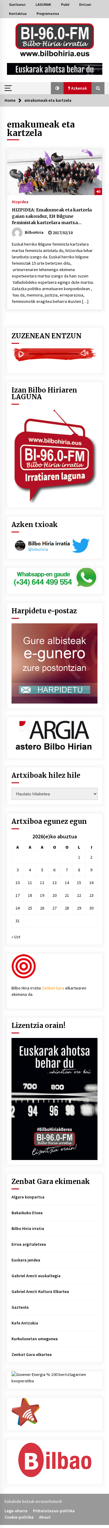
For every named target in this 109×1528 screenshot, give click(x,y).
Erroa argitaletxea (29, 1244)
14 (67, 882)
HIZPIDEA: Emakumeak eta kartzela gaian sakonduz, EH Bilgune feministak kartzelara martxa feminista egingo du (52, 216)
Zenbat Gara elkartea (32, 1354)
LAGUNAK (43, 4)
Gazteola (20, 1307)
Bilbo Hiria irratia (28, 1228)
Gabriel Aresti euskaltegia (36, 1275)
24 (17, 908)
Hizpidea (20, 201)
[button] (57, 88)
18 (30, 895)
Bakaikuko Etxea (27, 1212)
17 (17, 895)
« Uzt (16, 937)
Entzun (85, 4)
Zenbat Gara (53, 988)
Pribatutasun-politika (54, 1510)
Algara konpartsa (28, 1197)
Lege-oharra (16, 1510)
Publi (65, 4)
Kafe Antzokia (25, 1323)
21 (67, 895)
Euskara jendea (26, 1260)
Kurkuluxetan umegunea (35, 1338)
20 (54, 895)
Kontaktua (18, 13)
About (45, 1517)
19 (42, 895)
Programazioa (48, 13)
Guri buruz (17, 4)
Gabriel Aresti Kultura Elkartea (40, 1291)
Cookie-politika (19, 1517)
